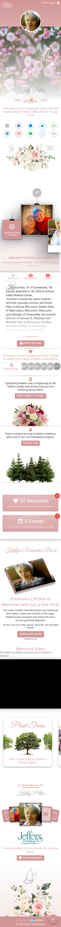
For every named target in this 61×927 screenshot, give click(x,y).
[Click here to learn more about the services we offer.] (31, 839)
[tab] (13, 277)
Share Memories (32, 858)
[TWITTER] (42, 126)
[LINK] (54, 133)
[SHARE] (42, 133)
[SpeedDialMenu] (53, 919)
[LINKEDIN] (7, 133)
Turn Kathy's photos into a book (30, 258)
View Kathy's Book (30, 634)
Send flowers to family (30, 396)
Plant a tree (30, 443)
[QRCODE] (7, 126)
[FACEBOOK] (19, 126)
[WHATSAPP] (54, 126)
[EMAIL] (19, 133)
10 (57, 495)
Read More (30, 337)
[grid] (30, 229)
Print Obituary (32, 343)
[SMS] (30, 133)
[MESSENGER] (30, 126)
